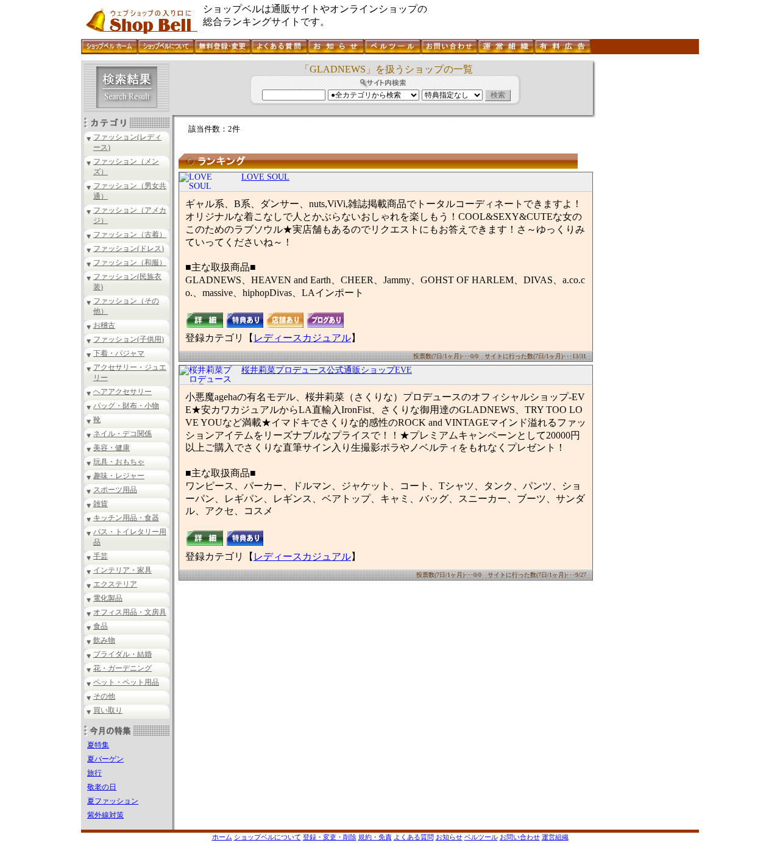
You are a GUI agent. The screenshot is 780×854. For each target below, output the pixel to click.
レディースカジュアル (302, 338)
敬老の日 (101, 787)
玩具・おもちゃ (118, 461)
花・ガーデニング (122, 668)
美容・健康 (111, 447)
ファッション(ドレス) (128, 248)
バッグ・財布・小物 (126, 405)
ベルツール (481, 837)
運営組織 (555, 837)
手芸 (100, 556)
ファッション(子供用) (128, 339)
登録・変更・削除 (329, 837)
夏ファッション (112, 801)
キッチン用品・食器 (126, 517)
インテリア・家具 (122, 570)
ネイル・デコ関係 (122, 433)
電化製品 (107, 598)
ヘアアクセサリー (122, 391)
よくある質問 (414, 837)
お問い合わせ (520, 837)
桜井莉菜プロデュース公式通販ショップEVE (326, 370)
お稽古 (104, 325)
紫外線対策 (105, 815)
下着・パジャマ (118, 353)
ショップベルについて (267, 837)
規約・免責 (375, 837)
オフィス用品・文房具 (129, 612)
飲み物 (104, 640)
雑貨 (100, 503)
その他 (104, 696)
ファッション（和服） (129, 262)
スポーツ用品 (115, 489)
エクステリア (115, 584)
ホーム (222, 837)
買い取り (107, 710)
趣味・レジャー (118, 475)
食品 (100, 626)
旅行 (94, 773)
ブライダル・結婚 (122, 654)
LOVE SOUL (265, 177)
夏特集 (98, 745)
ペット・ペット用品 (126, 682)
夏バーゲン (105, 759)
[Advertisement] (646, 243)
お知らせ (449, 837)
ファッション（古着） (129, 234)
